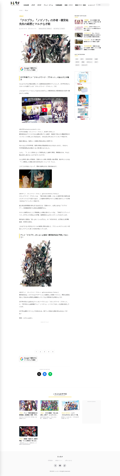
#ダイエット (89, 62)
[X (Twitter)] (55, 465)
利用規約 (50, 460)
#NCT (96, 62)
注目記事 (26, 5)
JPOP (33, 5)
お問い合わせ (68, 460)
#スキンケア (84, 65)
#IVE (77, 59)
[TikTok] (64, 465)
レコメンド (91, 5)
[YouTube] (60, 465)
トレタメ (60, 456)
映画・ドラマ (69, 5)
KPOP (39, 5)
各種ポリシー (58, 460)
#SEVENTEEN (89, 59)
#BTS (82, 59)
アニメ (21, 16)
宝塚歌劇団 (59, 5)
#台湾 (96, 59)
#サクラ (77, 65)
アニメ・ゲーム (48, 5)
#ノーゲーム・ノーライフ (59, 28)
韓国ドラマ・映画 (80, 5)
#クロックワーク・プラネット (45, 28)
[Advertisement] (44, 337)
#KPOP (77, 62)
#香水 (83, 62)
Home (21, 10)
